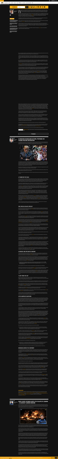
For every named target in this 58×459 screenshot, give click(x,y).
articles (32, 393)
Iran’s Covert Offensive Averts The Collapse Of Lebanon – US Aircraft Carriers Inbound (33, 402)
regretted (38, 71)
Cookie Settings (52, 457)
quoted (40, 27)
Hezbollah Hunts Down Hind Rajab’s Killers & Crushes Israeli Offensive (13, 26)
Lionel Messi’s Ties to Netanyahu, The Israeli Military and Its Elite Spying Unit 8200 (13, 24)
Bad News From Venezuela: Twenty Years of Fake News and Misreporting (28, 392)
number (28, 393)
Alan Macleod (20, 390)
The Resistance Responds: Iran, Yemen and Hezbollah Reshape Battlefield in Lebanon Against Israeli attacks (14, 29)
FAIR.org (41, 393)
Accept (56, 457)
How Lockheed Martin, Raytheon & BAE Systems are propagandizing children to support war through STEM (14, 21)
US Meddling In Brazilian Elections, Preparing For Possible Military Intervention (31, 139)
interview (32, 14)
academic (30, 393)
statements (23, 21)
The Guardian (43, 393)
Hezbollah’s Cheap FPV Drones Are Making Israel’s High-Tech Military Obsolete (13, 32)
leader (32, 15)
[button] (49, 1)
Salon (45, 393)
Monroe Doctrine (28, 338)
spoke (34, 72)
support (33, 108)
